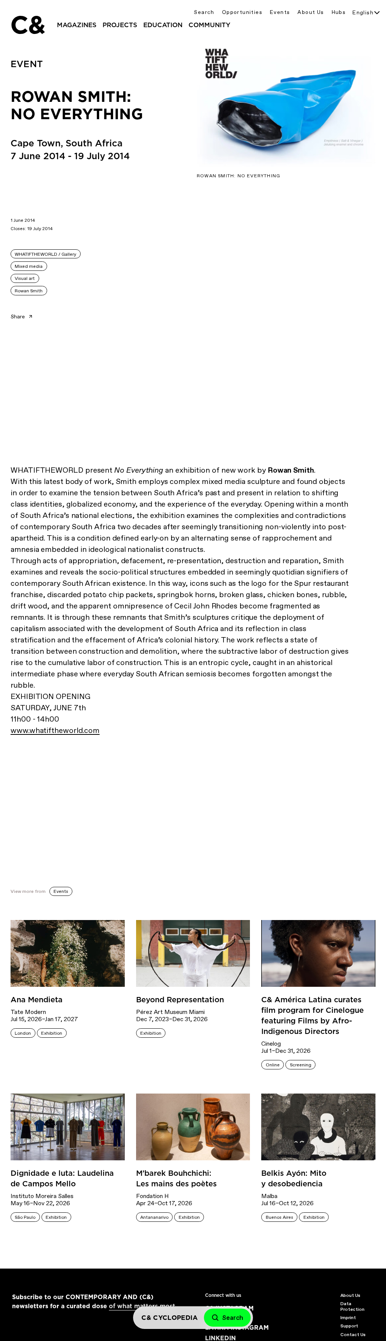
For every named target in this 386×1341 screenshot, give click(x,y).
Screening (300, 1065)
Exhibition (51, 1033)
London (23, 1033)
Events (280, 12)
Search (204, 12)
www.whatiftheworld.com (55, 730)
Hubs (339, 12)
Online (273, 1065)
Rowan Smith (29, 290)
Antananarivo (154, 1217)
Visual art (25, 278)
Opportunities (242, 12)
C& (27, 24)
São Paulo (25, 1217)
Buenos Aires (279, 1217)
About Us (310, 12)
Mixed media (29, 266)
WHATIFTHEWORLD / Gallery (45, 254)
